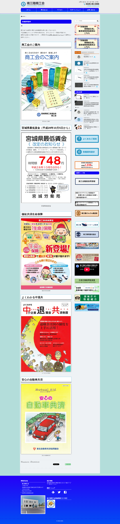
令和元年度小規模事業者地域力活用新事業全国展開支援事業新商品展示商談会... (91, 104)
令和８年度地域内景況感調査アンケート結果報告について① (91, 71)
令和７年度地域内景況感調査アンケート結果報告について (91, 78)
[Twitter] (59, 492)
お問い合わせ (91, 10)
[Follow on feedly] (53, 492)
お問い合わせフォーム (56, 35)
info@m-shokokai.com (27, 492)
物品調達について (88, 56)
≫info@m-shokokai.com (92, 6)
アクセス (60, 10)
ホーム (29, 10)
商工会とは (44, 10)
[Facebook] (65, 492)
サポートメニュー (75, 10)
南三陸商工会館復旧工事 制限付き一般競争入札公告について (91, 113)
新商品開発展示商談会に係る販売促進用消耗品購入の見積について (91, 121)
